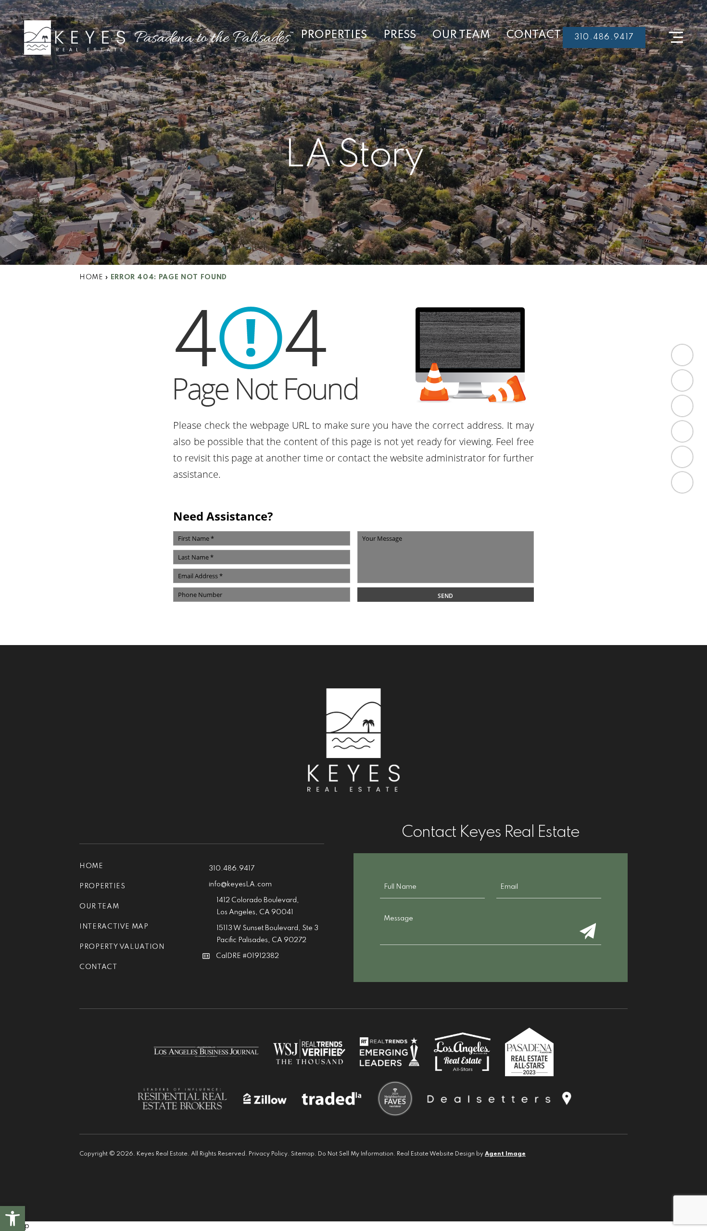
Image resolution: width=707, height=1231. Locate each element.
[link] (12, 1218)
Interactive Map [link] (114, 926)
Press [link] (399, 35)
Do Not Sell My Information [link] (355, 1154)
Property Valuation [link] (122, 947)
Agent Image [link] (505, 1154)
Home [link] (91, 866)
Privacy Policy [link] (268, 1154)
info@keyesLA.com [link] (240, 884)
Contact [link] (533, 35)
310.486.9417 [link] (604, 37)
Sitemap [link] (303, 1154)
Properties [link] (334, 35)
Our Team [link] (461, 35)
